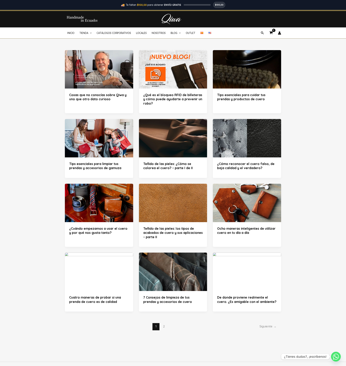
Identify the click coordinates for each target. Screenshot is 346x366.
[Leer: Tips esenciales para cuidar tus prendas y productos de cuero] (247, 69)
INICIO (70, 33)
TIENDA (83, 33)
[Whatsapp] (336, 356)
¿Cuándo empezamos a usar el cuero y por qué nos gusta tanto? (98, 230)
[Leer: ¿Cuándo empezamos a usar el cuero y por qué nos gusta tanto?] (99, 202)
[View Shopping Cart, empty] (271, 33)
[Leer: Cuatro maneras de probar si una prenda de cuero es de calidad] (99, 271)
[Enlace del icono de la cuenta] (279, 33)
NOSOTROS (159, 33)
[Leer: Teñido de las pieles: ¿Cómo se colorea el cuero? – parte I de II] (173, 138)
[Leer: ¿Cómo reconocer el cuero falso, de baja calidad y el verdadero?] (247, 138)
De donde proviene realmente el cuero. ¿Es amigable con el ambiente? (246, 299)
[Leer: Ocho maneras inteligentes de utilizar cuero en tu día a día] (247, 202)
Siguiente (268, 326)
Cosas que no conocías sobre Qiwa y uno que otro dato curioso (98, 97)
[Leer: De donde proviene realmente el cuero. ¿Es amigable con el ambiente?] (247, 271)
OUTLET (190, 33)
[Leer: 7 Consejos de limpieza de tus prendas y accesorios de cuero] (173, 271)
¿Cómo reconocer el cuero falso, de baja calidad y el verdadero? (245, 166)
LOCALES (141, 33)
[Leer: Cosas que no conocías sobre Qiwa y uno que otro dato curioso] (99, 69)
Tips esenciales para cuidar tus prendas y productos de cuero (241, 97)
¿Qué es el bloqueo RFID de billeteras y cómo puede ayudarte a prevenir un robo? (172, 99)
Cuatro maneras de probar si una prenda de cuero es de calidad (95, 299)
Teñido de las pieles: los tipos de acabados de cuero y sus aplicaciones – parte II (173, 232)
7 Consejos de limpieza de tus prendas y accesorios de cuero (167, 299)
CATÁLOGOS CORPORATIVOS (114, 33)
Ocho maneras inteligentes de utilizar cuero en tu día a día (246, 230)
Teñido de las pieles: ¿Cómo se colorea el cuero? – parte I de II (168, 166)
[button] (90, 33)
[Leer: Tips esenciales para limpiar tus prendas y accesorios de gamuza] (99, 138)
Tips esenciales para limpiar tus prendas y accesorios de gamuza (95, 166)
